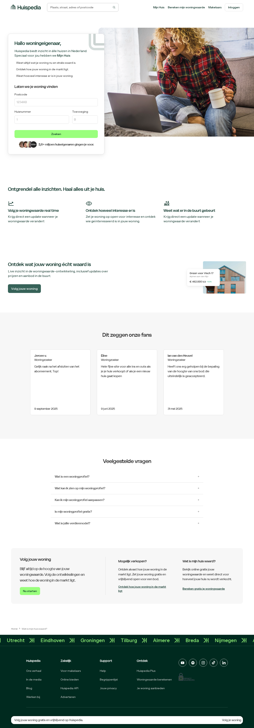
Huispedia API (69, 688)
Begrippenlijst (109, 679)
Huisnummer (22, 111)
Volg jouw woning (24, 289)
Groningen (101, 640)
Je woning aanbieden (151, 688)
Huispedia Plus (146, 671)
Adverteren (68, 697)
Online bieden (70, 679)
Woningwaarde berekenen (154, 679)
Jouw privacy (108, 688)
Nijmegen (234, 640)
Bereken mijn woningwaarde (186, 7)
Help (103, 671)
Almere (169, 640)
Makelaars (215, 7)
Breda (200, 640)
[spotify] (193, 663)
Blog (29, 688)
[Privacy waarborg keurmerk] (186, 677)
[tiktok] (213, 663)
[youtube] (183, 663)
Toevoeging (80, 111)
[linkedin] (224, 663)
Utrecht (24, 640)
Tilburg (137, 640)
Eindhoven (60, 640)
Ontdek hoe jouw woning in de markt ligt (142, 589)
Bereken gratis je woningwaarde (204, 588)
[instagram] (203, 663)
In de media (33, 679)
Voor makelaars (71, 671)
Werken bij (33, 697)
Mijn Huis (159, 7)
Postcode (20, 94)
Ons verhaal (33, 671)
